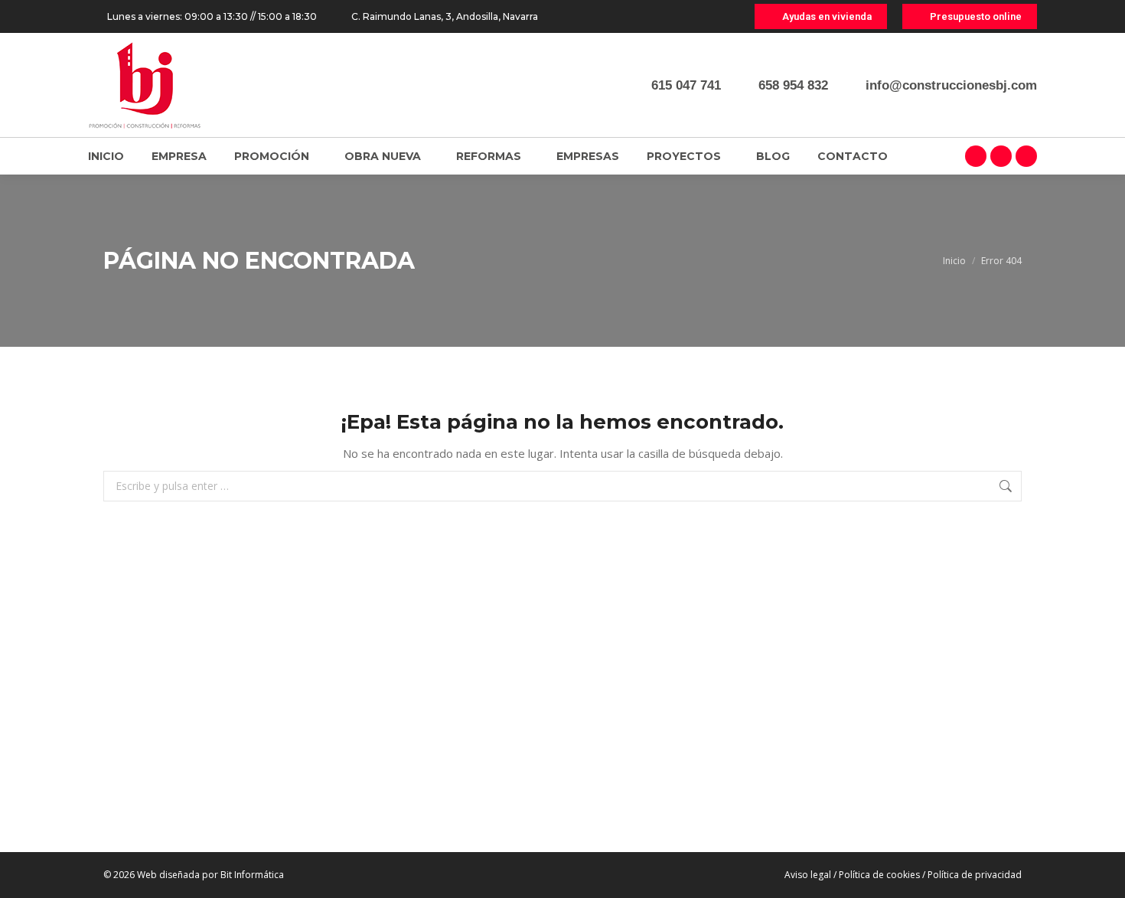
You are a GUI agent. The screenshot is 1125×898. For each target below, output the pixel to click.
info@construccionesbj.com (951, 85)
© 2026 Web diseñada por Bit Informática (193, 874)
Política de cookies (879, 874)
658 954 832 (793, 85)
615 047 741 (686, 85)
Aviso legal (807, 874)
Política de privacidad (975, 874)
